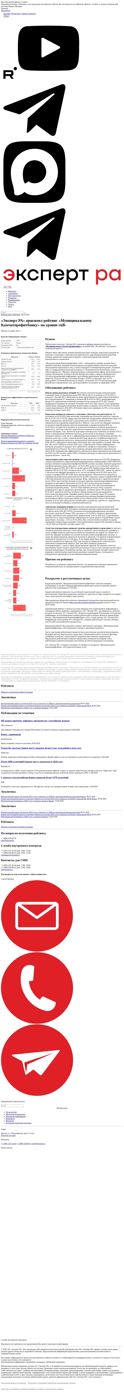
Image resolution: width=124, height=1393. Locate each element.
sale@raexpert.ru (7, 840)
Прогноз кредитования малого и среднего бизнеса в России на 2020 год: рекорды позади (19, 442)
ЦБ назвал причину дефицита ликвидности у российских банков (35, 720)
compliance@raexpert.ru (10, 855)
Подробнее (5, 11)
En (5, 287)
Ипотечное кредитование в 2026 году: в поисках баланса (25, 708)
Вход (6, 16)
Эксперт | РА (8, 14)
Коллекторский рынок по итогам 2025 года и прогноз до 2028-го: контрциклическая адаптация (40, 704)
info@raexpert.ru (38, 1144)
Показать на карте (8, 1135)
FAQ (10, 306)
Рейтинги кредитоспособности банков (17, 692)
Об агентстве (11, 1112)
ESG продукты (14, 296)
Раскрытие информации (16, 1116)
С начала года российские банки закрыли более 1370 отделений (34, 777)
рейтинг (90, 344)
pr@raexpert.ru (7, 870)
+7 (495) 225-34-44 (8, 1144)
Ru (10, 287)
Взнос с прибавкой (11, 734)
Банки (82, 797)
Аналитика (12, 293)
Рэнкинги (12, 298)
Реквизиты (10, 1119)
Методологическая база (15, 1114)
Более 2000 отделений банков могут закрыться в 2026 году (32, 761)
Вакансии (10, 1121)
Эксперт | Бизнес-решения (25, 14)
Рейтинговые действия (10, 315)
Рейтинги (12, 291)
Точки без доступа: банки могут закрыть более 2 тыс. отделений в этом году (41, 748)
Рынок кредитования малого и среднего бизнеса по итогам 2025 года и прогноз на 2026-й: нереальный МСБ (46, 706)
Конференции (14, 300)
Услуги (11, 304)
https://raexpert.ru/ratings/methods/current (85, 603)
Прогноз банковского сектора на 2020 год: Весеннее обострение (17, 436)
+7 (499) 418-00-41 (24, 1144)
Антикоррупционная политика (18, 1123)
